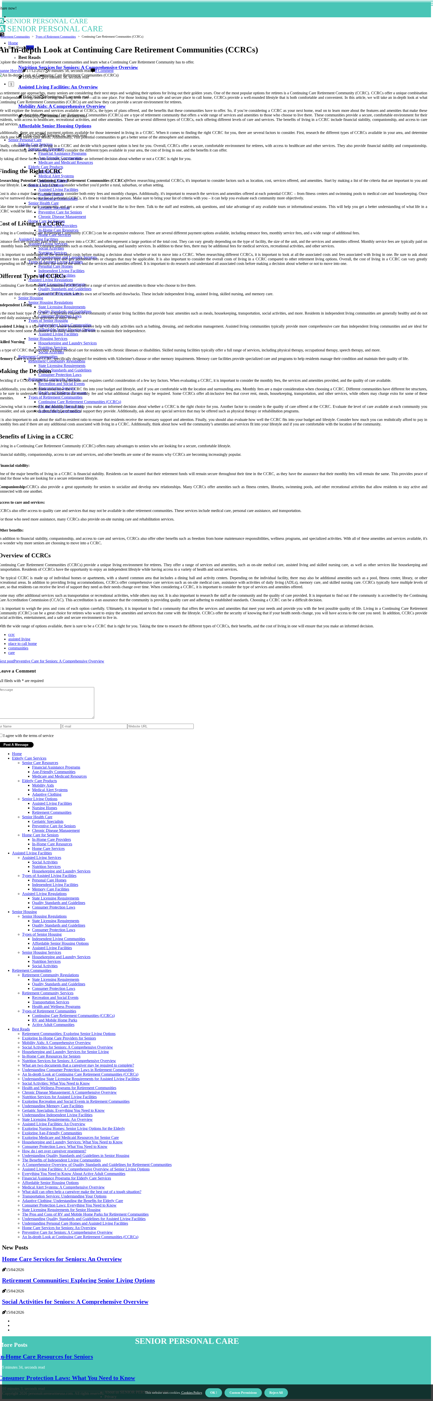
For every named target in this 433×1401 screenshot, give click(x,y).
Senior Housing (24, 912)
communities (18, 648)
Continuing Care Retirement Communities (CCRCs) (73, 1015)
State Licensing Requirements (55, 898)
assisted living (19, 639)
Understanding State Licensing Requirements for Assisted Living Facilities (81, 1079)
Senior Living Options (39, 799)
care (11, 652)
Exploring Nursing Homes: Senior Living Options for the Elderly (73, 1128)
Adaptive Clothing (46, 794)
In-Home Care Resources (52, 844)
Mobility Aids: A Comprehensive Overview (56, 1043)
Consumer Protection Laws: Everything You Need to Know (69, 1205)
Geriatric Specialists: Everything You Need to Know (63, 1110)
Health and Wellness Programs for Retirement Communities (69, 1088)
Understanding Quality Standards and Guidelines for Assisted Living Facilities (84, 1219)
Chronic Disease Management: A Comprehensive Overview (69, 1092)
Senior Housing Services (41, 952)
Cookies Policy (191, 1392)
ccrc (11, 634)
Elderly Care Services (29, 758)
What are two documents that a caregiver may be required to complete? (78, 1065)
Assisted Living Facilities (52, 803)
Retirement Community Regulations (50, 975)
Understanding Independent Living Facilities (57, 1115)
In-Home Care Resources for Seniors (51, 1056)
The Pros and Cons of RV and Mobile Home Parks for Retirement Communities (85, 1214)
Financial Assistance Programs (56, 767)
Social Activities (45, 862)
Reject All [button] (276, 1392)
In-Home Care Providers (51, 839)
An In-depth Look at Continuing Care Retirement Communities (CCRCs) (80, 1074)
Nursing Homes (44, 808)
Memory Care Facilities (50, 889)
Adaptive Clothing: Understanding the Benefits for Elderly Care (72, 1201)
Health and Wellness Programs (56, 1006)
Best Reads (21, 1029)
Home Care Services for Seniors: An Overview (59, 1228)
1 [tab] (11, 84)
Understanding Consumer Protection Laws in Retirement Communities (78, 1070)
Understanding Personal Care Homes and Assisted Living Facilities (75, 1223)
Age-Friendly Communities (53, 772)
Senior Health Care (37, 817)
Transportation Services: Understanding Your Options (64, 1196)
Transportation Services (50, 1002)
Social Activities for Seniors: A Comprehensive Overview (67, 1047)
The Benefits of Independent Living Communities (61, 1160)
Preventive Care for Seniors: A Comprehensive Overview (67, 1232)
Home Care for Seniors (40, 835)
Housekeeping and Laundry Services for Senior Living (65, 1052)
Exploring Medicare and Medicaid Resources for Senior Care (70, 1137)
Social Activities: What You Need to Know (56, 1083)
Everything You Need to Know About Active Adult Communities (73, 1173)
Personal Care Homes (49, 880)
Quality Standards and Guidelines (58, 903)
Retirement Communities (15, 36)
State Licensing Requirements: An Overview (57, 1119)
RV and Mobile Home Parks (54, 1020)
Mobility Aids (43, 785)
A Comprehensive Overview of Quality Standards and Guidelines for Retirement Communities (97, 1164)
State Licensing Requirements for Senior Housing (61, 1210)
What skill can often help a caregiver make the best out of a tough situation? (81, 1192)
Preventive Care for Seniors (54, 826)
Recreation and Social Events (55, 997)
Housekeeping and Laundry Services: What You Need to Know (72, 1142)
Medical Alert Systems (50, 790)
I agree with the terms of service (28, 735)
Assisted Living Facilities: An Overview (53, 1124)
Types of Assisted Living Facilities (49, 875)
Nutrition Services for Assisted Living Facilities (59, 1097)
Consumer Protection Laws (53, 907)
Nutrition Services (46, 866)
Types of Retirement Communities (56, 36)
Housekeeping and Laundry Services (61, 871)
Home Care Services (48, 848)
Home (17, 754)
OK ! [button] (213, 1392)
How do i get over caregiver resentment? (54, 1151)
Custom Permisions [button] (243, 1392)
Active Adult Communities (53, 1024)
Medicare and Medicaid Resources (59, 776)
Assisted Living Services (41, 857)
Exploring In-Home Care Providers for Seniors (59, 1038)
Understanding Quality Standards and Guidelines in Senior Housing (75, 1155)
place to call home (22, 643)
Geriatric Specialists (47, 821)
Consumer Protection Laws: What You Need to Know (64, 1146)
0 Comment (104, 70)
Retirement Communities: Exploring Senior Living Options (69, 1033)
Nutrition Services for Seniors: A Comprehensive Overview (69, 1061)
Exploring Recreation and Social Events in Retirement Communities (76, 1101)
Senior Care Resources (40, 763)
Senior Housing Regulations (44, 916)
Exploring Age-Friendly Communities (52, 1133)
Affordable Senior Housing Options (60, 943)
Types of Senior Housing (42, 934)
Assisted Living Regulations (44, 894)
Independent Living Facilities (55, 884)
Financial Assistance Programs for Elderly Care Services (66, 1178)
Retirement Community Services (47, 993)
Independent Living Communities (58, 939)
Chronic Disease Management (56, 830)
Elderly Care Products (39, 781)
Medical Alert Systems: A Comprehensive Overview (63, 1187)
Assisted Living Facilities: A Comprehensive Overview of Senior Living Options (86, 1169)
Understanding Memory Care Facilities (52, 1106)
